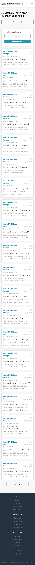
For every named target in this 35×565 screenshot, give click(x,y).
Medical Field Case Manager (10, 52)
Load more (17, 484)
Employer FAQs (17, 528)
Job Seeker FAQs (17, 545)
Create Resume (17, 539)
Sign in (17, 524)
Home (17, 497)
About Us (17, 503)
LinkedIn (18, 554)
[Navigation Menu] (32, 3)
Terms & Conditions (17, 506)
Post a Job (17, 518)
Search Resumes (17, 521)
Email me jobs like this (12, 32)
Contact (17, 500)
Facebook (19, 551)
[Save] (31, 52)
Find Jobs (17, 536)
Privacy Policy (17, 510)
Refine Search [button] (17, 22)
